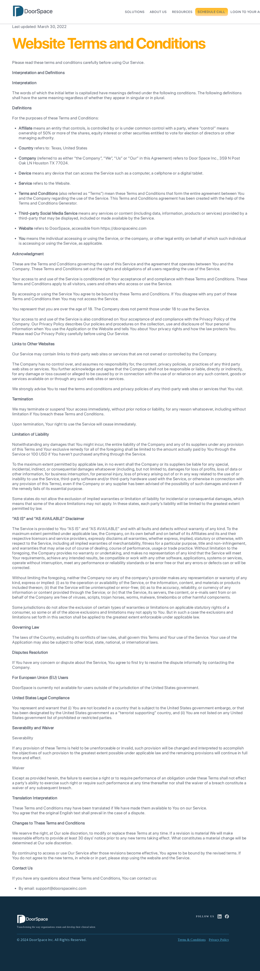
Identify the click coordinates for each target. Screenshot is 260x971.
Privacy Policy (219, 939)
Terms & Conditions (192, 939)
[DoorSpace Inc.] (32, 14)
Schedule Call (211, 12)
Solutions (135, 12)
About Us (158, 12)
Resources (182, 12)
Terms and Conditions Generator (47, 203)
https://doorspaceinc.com (124, 228)
